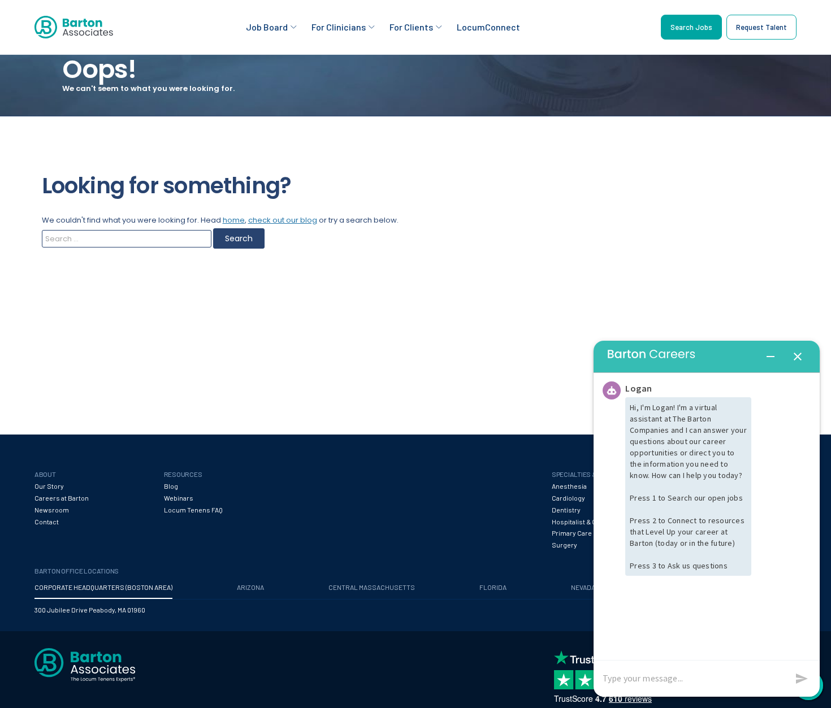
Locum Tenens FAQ (193, 510)
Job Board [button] (267, 26)
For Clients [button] (411, 26)
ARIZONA (250, 587)
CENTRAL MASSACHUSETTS (371, 587)
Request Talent (761, 27)
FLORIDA (493, 587)
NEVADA (583, 587)
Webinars (178, 498)
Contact (46, 521)
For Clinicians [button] (338, 26)
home (234, 220)
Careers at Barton (61, 498)
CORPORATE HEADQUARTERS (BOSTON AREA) (103, 587)
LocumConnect (488, 26)
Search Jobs (691, 27)
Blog (171, 486)
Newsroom (51, 510)
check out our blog (282, 220)
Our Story (49, 486)
